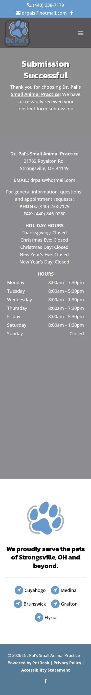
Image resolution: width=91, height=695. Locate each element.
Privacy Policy (67, 663)
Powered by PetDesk (28, 663)
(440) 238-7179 (54, 206)
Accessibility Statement (45, 670)
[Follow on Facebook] (45, 681)
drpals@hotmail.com (52, 180)
